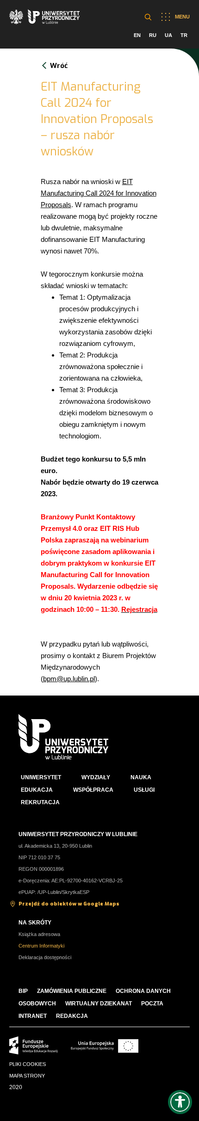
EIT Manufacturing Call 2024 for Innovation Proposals (98, 193)
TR (183, 35)
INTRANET (33, 1016)
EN (137, 35)
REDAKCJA (72, 1016)
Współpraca (93, 790)
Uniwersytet (41, 777)
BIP (23, 991)
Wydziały (95, 777)
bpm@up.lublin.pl (69, 679)
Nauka (141, 777)
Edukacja (37, 790)
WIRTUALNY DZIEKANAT (98, 1003)
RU (152, 35)
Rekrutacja (40, 802)
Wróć (59, 65)
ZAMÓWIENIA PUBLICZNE (71, 991)
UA (168, 35)
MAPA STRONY (27, 1075)
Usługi (144, 790)
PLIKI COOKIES (27, 1064)
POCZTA (152, 1003)
